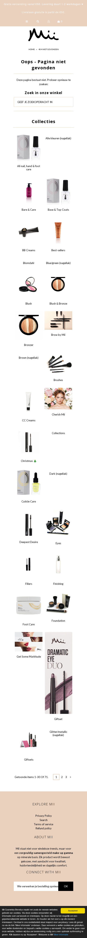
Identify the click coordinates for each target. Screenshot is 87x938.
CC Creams (28, 420)
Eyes (58, 543)
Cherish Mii (58, 414)
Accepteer (73, 910)
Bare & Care (29, 209)
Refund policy (44, 828)
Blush (28, 303)
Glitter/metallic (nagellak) (58, 733)
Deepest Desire (28, 542)
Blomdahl (28, 263)
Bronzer (28, 345)
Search (44, 820)
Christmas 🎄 (29, 461)
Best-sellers (58, 250)
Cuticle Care (28, 501)
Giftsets (28, 759)
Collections (58, 433)
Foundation (58, 620)
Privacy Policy (43, 815)
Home (32, 49)
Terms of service (43, 824)
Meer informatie (61, 934)
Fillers (28, 583)
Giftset (58, 719)
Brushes (58, 380)
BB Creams (28, 250)
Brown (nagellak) (28, 357)
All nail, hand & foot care (28, 167)
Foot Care (29, 624)
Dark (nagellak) (58, 473)
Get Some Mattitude (29, 656)
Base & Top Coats (58, 209)
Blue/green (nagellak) (58, 263)
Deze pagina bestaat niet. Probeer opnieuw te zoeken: (44, 82)
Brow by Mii (58, 334)
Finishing (58, 583)
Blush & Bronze (58, 303)
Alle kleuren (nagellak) (58, 138)
